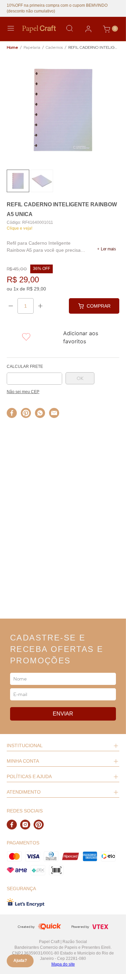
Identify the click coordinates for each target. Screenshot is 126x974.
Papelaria (32, 47)
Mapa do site (63, 964)
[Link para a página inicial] (12, 47)
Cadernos (54, 47)
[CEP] (34, 374)
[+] (40, 306)
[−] (11, 306)
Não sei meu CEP (23, 391)
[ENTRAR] (88, 29)
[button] (106, 249)
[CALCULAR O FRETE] (80, 378)
